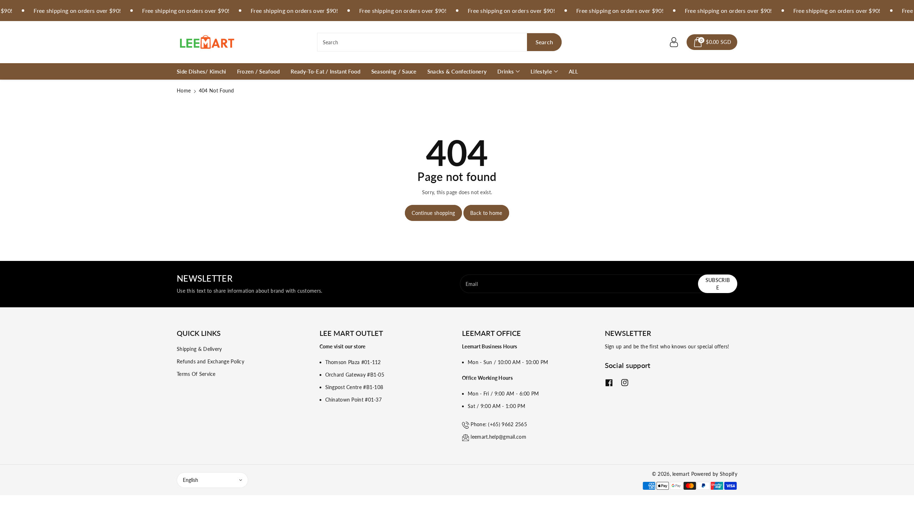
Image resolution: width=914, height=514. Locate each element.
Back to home (486, 213)
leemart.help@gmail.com (498, 437)
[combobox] (439, 42)
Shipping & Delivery (199, 349)
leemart (680, 474)
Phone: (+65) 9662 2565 (499, 424)
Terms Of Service (196, 374)
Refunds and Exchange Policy (210, 361)
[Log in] (674, 42)
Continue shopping (433, 213)
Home (184, 90)
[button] (712, 42)
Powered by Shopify (714, 474)
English (190, 480)
